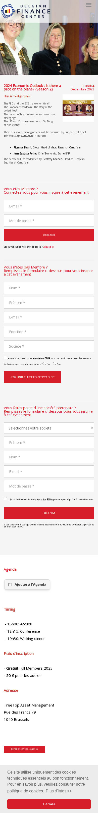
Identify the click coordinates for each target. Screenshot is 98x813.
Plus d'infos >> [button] (59, 791)
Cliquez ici (48, 246)
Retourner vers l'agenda (24, 749)
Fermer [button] (49, 804)
